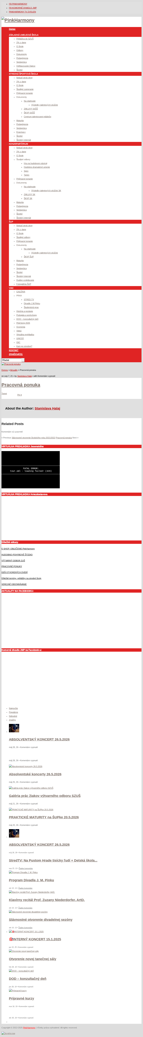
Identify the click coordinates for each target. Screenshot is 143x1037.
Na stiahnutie (30, 101)
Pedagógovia (22, 58)
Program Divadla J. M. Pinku (31, 880)
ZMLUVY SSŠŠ (31, 109)
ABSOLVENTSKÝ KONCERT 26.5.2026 (39, 739)
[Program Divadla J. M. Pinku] (23, 872)
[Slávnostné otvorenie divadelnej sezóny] (28, 912)
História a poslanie (24, 311)
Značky (12, 720)
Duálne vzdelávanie (25, 280)
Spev (26, 171)
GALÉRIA (20, 292)
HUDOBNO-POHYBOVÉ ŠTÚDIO (17, 555)
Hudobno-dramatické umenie (37, 167)
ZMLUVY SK (29, 194)
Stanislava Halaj (24, 376)
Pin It (19, 395)
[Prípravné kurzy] (18, 991)
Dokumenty (21, 54)
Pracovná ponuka (20, 384)
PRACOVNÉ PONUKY (11, 566)
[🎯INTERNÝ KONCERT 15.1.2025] (26, 931)
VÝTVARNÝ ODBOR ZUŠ (13, 560)
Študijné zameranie (25, 89)
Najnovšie (13, 708)
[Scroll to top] (8, 1033)
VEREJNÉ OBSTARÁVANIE (14, 584)
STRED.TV (29, 299)
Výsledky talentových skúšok (44, 105)
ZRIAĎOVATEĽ (16, 354)
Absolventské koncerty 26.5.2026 (35, 774)
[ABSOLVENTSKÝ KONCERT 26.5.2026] (14, 731)
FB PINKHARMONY (18, 4)
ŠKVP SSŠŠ (29, 113)
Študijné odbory (23, 237)
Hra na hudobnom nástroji (35, 163)
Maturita (20, 120)
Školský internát (23, 140)
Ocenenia (20, 327)
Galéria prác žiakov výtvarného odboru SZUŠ (45, 796)
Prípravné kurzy (21, 998)
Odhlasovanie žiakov (25, 66)
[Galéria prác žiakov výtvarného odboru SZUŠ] (31, 788)
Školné (19, 70)
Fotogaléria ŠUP (23, 284)
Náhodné (13, 716)
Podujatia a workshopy (26, 315)
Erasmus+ (21, 132)
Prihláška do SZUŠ (25, 39)
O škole (19, 46)
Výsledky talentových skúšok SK (46, 190)
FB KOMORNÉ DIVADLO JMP (23, 8)
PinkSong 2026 (23, 323)
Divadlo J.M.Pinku (32, 303)
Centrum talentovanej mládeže (37, 116)
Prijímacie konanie (24, 93)
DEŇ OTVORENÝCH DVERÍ (14, 572)
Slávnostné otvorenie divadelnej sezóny (40, 920)
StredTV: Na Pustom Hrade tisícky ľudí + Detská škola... (53, 860)
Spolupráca (21, 62)
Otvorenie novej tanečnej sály (32, 959)
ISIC (18, 342)
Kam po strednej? (24, 346)
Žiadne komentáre (26, 868)
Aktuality (14, 370)
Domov (12, 29)
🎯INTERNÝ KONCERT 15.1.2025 (35, 939)
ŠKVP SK (28, 198)
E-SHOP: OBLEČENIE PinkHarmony (18, 549)
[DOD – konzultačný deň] (21, 971)
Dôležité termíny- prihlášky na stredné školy (21, 578)
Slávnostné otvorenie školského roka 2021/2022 (33, 438)
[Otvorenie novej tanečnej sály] (24, 951)
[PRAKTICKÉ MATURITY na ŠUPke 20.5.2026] (31, 809)
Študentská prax (31, 307)
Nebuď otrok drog (24, 78)
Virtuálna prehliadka (25, 334)
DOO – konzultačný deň (27, 319)
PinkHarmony (29, 1028)
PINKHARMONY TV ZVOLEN (22, 12)
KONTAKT (13, 350)
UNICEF (20, 338)
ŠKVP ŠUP (29, 257)
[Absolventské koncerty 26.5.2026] (25, 766)
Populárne (13, 712)
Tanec (26, 175)
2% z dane (21, 42)
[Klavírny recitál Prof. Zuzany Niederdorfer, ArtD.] (32, 892)
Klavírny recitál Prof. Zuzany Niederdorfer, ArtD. (47, 900)
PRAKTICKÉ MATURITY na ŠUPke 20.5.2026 (44, 817)
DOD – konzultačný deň (27, 979)
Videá (18, 331)
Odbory (19, 50)
